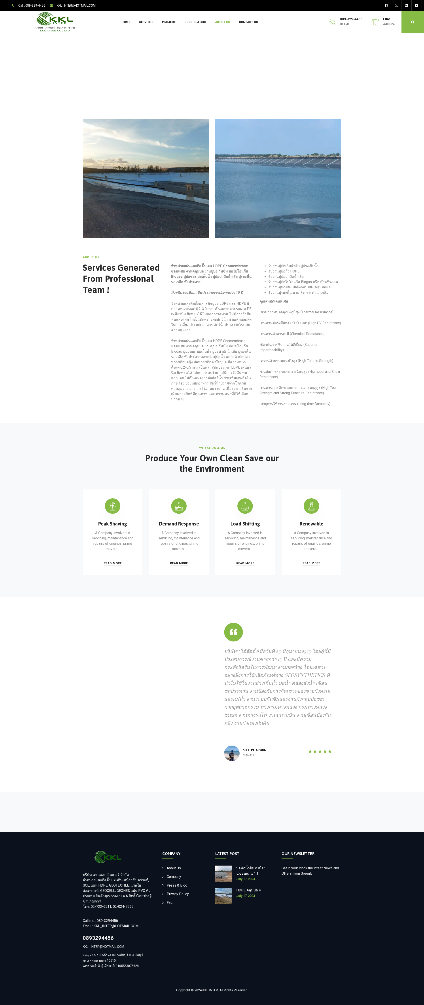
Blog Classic (195, 22)
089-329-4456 (35, 5)
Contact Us (248, 22)
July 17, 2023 (245, 879)
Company (174, 877)
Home (125, 22)
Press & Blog (177, 885)
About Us (222, 22)
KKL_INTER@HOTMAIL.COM (76, 5)
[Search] (412, 22)
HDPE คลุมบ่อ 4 (248, 890)
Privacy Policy (178, 894)
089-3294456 (107, 921)
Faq (169, 902)
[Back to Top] (415, 998)
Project (169, 22)
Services (146, 22)
